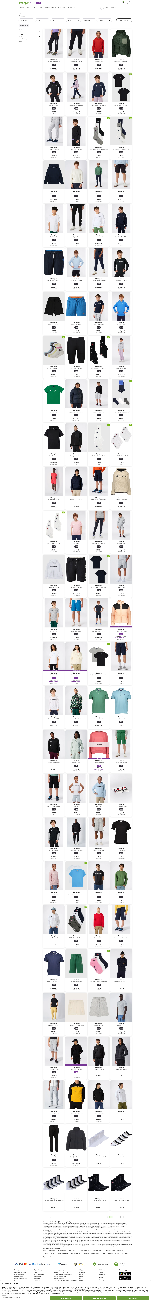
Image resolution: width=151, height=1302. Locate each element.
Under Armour (72, 1250)
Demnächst (102, 1274)
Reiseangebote (103, 1280)
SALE (20, 41)
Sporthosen (93, 1229)
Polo (50, 1236)
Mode (117, 1246)
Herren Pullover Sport (113, 1254)
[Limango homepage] (24, 3)
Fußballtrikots (102, 1240)
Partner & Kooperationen (21, 1278)
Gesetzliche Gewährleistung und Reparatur (65, 1280)
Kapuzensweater (47, 1257)
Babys (81, 1274)
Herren (20, 36)
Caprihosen (45, 1239)
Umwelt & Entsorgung (60, 1276)
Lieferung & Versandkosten (61, 1272)
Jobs (15, 1280)
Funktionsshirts (95, 1254)
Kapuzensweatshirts (62, 1254)
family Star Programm (20, 1272)
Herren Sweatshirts (75, 1254)
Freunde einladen (19, 1274)
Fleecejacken (59, 1237)
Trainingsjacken (125, 1254)
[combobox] (116, 8)
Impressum (37, 1280)
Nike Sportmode (61, 1250)
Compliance (37, 1278)
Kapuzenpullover (118, 1250)
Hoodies (45, 1250)
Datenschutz (37, 1276)
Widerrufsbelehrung (39, 1274)
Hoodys (53, 1254)
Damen (21, 34)
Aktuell (101, 1272)
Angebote (82, 1272)
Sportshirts (46, 1254)
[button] (129, 3)
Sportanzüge (85, 1254)
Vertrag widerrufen (59, 1278)
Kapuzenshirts (109, 1250)
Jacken (89, 1250)
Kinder (20, 32)
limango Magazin (19, 1276)
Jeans (94, 1250)
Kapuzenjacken (82, 1250)
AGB (35, 1272)
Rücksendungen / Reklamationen (63, 1274)
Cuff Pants (100, 1250)
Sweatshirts (52, 1250)
